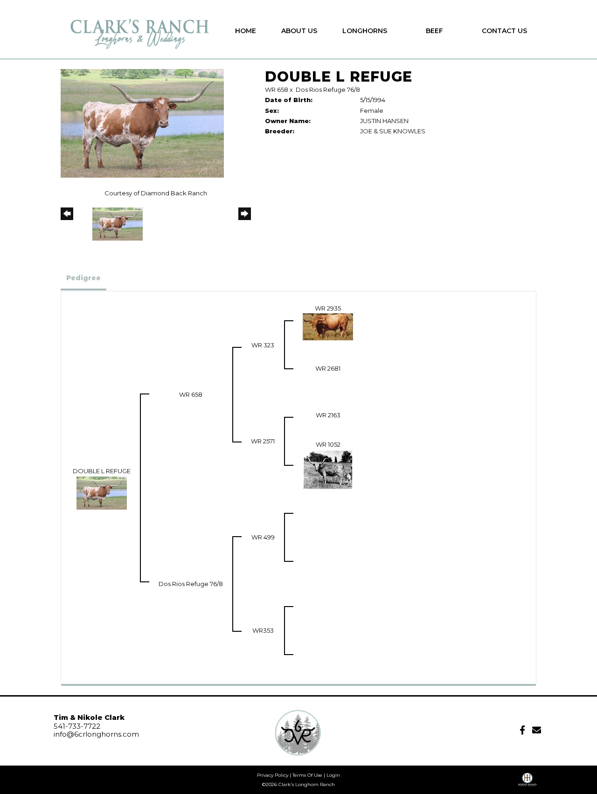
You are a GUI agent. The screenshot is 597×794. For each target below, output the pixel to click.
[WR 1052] (328, 468)
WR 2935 (328, 308)
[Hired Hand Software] (527, 783)
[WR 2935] (328, 326)
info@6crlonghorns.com (96, 734)
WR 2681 (327, 368)
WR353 (263, 630)
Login (333, 775)
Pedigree (83, 278)
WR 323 (262, 345)
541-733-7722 (77, 726)
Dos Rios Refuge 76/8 (328, 89)
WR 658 (276, 89)
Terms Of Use (307, 775)
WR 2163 (328, 415)
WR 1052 (328, 444)
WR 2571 (263, 441)
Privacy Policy (272, 775)
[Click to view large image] (142, 122)
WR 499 (263, 537)
